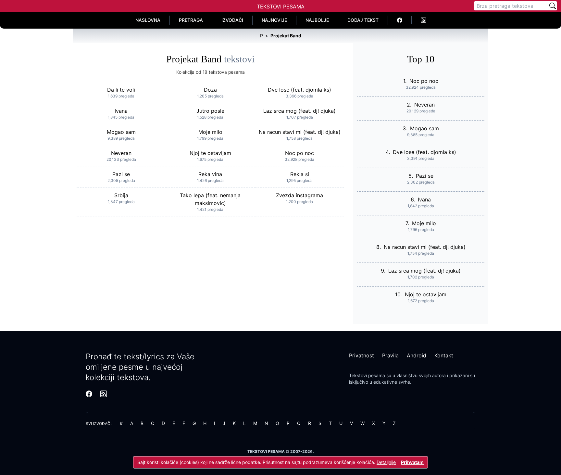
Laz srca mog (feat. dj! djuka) (299, 111)
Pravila (390, 355)
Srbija (121, 195)
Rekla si (299, 174)
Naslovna (147, 20)
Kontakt (443, 355)
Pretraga (191, 20)
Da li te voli (121, 89)
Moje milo (210, 132)
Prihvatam (412, 462)
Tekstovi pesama (367, 375)
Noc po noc (299, 153)
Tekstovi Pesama (281, 6)
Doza (210, 89)
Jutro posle (210, 111)
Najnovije (274, 20)
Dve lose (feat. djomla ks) (299, 89)
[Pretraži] (552, 5)
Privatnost (361, 355)
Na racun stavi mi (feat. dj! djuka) (300, 132)
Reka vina (210, 174)
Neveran (121, 153)
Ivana (121, 111)
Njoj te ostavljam (210, 153)
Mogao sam (121, 132)
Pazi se (121, 174)
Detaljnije (386, 462)
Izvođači (232, 20)
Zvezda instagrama (299, 195)
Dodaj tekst (363, 20)
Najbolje (317, 20)
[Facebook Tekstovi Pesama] (400, 20)
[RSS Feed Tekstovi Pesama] (423, 20)
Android (416, 355)
